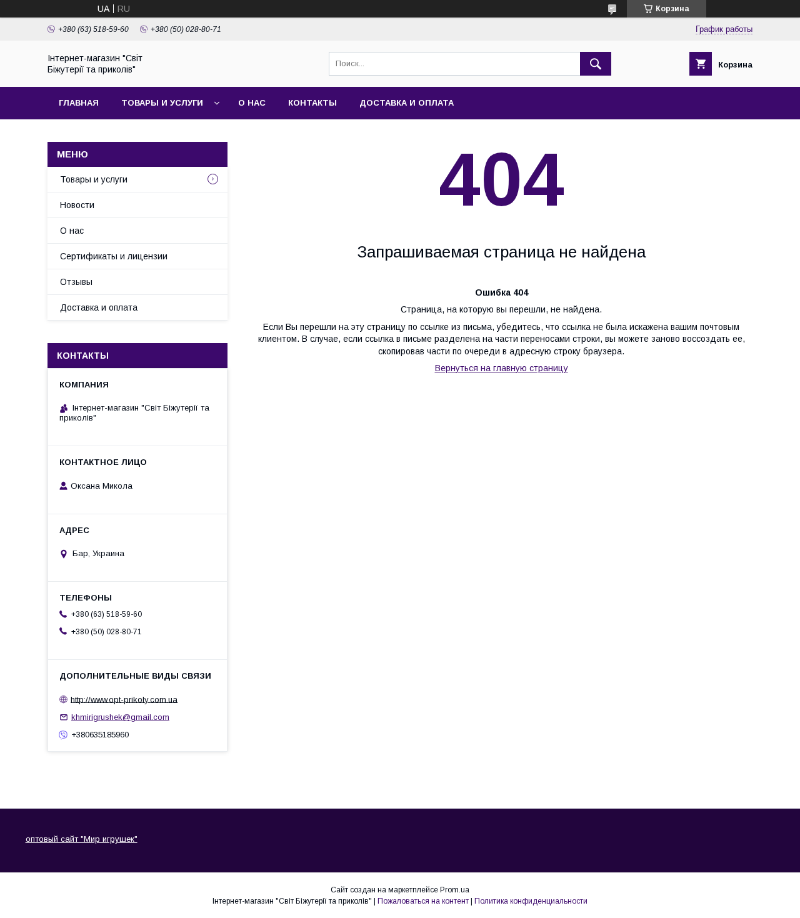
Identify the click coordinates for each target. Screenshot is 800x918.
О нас (252, 102)
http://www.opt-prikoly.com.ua (124, 699)
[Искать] (595, 64)
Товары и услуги (162, 102)
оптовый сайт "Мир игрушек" (82, 839)
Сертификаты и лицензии (114, 256)
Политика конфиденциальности (531, 901)
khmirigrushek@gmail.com (120, 717)
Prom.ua (454, 890)
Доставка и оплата (406, 102)
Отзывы (76, 282)
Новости (77, 205)
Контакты (312, 102)
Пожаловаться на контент (423, 901)
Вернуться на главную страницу (501, 368)
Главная (79, 102)
